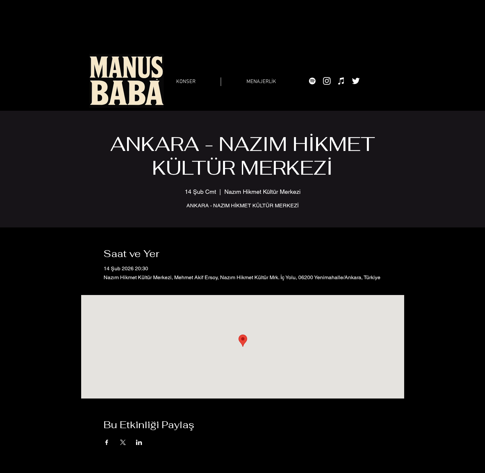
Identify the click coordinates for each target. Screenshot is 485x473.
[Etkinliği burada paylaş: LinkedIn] (139, 442)
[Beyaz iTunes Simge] (341, 81)
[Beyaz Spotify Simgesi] (312, 81)
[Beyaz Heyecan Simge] (356, 81)
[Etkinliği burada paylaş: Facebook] (107, 442)
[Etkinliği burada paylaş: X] (123, 442)
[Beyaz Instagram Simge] (327, 81)
